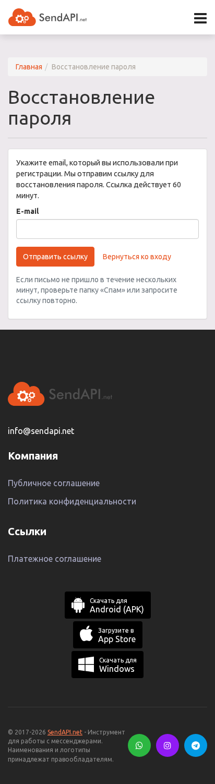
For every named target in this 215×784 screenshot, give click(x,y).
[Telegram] (195, 745)
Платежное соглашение (54, 558)
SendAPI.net (64, 732)
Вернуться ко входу (137, 256)
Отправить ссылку (55, 256)
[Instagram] (167, 745)
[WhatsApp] (139, 745)
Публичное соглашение (54, 483)
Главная (29, 67)
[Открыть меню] (200, 18)
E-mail (27, 211)
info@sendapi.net (41, 431)
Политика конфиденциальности (72, 501)
